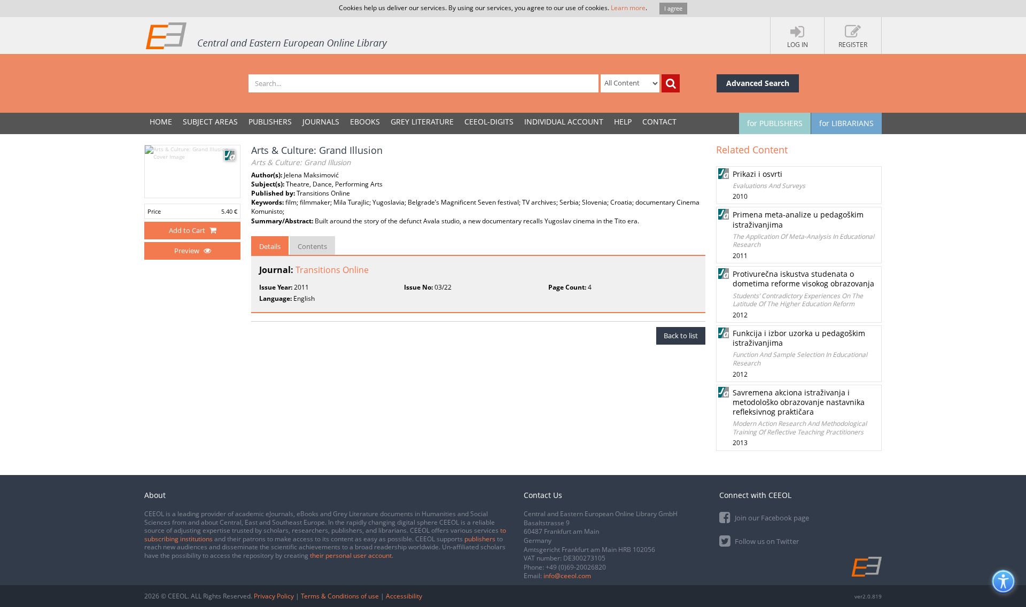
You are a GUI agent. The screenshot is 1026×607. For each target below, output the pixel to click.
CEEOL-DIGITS (489, 121)
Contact (659, 121)
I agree (673, 8)
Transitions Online (332, 270)
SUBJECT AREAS (210, 121)
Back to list (681, 335)
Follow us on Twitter (766, 541)
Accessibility (404, 596)
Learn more (628, 7)
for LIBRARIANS (846, 123)
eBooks (365, 121)
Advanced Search (757, 83)
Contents (312, 246)
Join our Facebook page (771, 518)
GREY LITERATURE (422, 121)
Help (623, 121)
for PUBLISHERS (775, 123)
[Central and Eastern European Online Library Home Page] (267, 35)
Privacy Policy (274, 596)
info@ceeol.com (567, 575)
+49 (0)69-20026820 (576, 567)
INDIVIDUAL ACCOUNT (563, 121)
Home (161, 121)
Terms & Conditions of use (340, 596)
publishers (479, 538)
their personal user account (351, 555)
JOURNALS (320, 121)
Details (270, 246)
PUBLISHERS (270, 121)
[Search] (671, 83)
